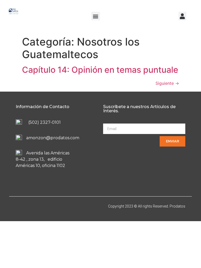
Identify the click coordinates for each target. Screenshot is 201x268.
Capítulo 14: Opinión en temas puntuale (100, 70)
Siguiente (167, 83)
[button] (95, 16)
